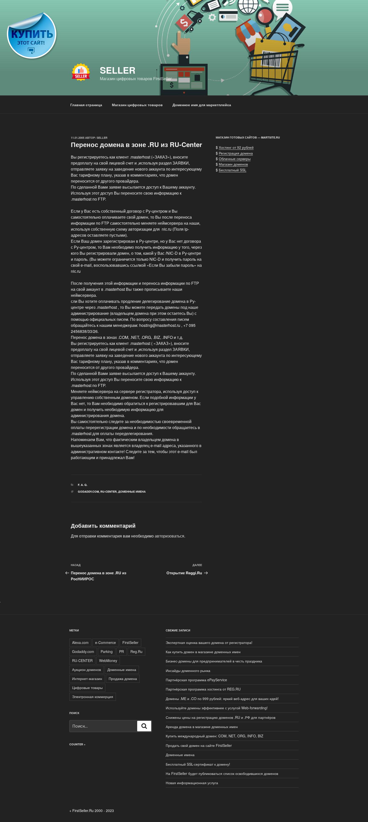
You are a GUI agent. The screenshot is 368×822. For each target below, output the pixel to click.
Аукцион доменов (86, 669)
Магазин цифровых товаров (137, 104)
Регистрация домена (236, 153)
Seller (117, 69)
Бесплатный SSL (232, 169)
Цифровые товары (87, 687)
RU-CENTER (108, 491)
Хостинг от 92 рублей (236, 147)
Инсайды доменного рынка (188, 670)
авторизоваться (169, 536)
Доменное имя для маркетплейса (201, 104)
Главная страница (86, 104)
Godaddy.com (88, 491)
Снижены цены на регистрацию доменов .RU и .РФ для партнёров (220, 717)
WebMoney (108, 660)
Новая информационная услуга (192, 782)
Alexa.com (80, 642)
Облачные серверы (235, 158)
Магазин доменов (233, 164)
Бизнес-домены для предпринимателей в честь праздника (214, 660)
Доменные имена (132, 491)
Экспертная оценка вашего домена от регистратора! (209, 642)
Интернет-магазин (87, 678)
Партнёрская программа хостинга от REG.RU (203, 689)
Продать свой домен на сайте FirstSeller (199, 745)
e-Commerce (105, 642)
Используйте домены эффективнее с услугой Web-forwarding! (217, 707)
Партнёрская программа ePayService (196, 679)
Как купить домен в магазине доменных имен (203, 651)
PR (121, 651)
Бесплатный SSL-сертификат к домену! (198, 764)
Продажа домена (123, 678)
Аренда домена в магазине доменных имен (202, 726)
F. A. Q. (82, 485)
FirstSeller (130, 642)
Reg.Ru (136, 651)
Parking (107, 651)
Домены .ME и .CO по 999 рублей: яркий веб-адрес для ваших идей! (222, 698)
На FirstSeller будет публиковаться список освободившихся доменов (222, 773)
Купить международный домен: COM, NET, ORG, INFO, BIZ (214, 735)
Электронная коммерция (92, 696)
